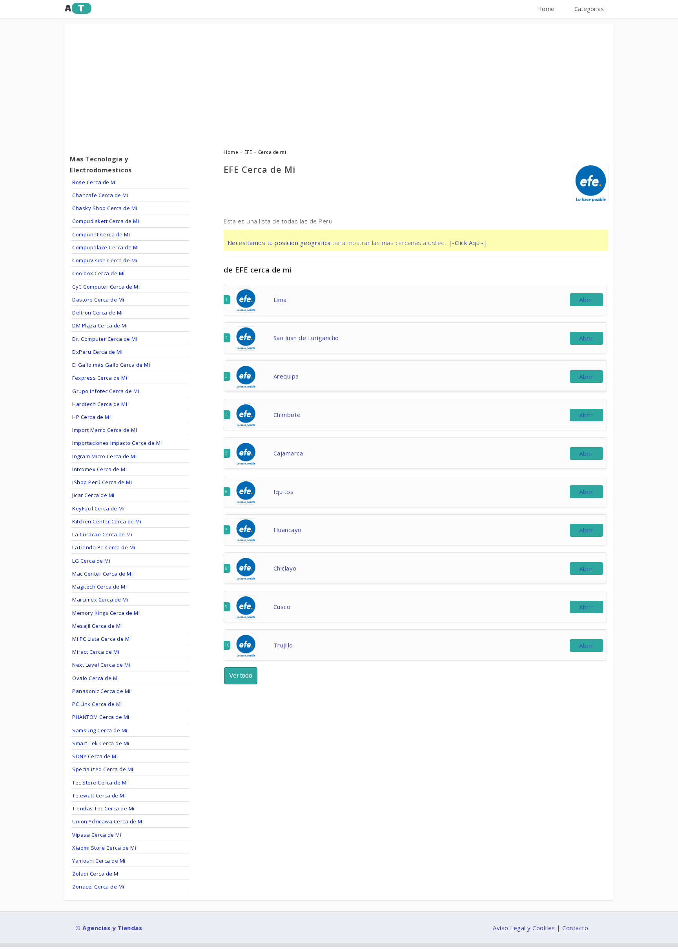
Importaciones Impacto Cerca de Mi (117, 442)
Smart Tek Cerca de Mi (100, 743)
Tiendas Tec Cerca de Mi (103, 808)
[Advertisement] (339, 83)
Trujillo (283, 645)
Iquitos (283, 492)
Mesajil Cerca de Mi (97, 625)
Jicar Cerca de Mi (93, 495)
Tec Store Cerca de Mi (100, 782)
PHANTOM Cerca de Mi (100, 716)
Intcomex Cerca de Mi (99, 469)
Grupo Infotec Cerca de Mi (105, 391)
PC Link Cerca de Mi (97, 704)
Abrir (586, 300)
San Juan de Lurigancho (306, 338)
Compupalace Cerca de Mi (105, 247)
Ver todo (240, 675)
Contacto (575, 928)
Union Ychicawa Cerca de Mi (108, 821)
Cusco (282, 607)
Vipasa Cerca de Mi (96, 834)
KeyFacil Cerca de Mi (98, 508)
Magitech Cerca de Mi (99, 586)
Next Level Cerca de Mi (101, 664)
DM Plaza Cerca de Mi (100, 325)
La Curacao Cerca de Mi (102, 534)
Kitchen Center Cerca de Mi (106, 521)
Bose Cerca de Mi (94, 182)
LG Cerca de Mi (91, 560)
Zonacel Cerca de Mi (98, 886)
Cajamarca (288, 453)
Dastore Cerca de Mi (98, 299)
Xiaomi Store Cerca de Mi (104, 847)
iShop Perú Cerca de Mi (102, 482)
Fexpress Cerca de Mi (99, 377)
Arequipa (286, 376)
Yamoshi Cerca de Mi (99, 860)
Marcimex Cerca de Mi (100, 599)
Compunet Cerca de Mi (101, 234)
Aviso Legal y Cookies (524, 928)
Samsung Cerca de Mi (100, 730)
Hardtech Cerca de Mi (99, 404)
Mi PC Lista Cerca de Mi (101, 638)
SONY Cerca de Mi (95, 756)
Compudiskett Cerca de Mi (105, 221)
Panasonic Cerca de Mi (101, 691)
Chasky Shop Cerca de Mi (104, 208)
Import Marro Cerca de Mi (104, 429)
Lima (280, 300)
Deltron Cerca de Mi (97, 312)
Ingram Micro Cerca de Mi (104, 456)
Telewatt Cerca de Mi (99, 795)
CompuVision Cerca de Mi (104, 260)
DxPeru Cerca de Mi (97, 351)
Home (546, 9)
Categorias (589, 9)
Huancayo (287, 530)
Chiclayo (285, 568)
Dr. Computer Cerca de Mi (104, 338)
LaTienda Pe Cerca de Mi (103, 547)
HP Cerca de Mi (91, 417)
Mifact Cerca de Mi (95, 651)
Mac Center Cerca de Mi (102, 573)
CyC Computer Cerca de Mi (106, 286)
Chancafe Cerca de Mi (100, 195)
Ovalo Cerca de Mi (95, 678)
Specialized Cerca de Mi (102, 769)
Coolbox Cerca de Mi (98, 273)
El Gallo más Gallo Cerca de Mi (111, 364)
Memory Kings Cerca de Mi (106, 612)
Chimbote (287, 415)
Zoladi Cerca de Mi (96, 873)
